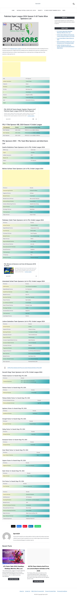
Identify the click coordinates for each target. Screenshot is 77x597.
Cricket (40, 10)
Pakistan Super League (15, 48)
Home (13, 10)
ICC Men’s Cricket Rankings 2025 (52, 10)
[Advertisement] (24, 59)
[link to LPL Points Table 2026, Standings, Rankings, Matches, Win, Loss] (13, 556)
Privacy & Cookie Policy (50, 591)
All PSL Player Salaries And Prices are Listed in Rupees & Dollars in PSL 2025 (24, 367)
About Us (22, 591)
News (64, 10)
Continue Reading (13, 579)
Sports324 (16, 533)
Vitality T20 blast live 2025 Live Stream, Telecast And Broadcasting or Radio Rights (65, 47)
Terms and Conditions (62, 591)
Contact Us (27, 591)
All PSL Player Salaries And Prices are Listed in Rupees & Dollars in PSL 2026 (38, 569)
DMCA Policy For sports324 (37, 591)
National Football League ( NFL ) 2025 (26, 10)
